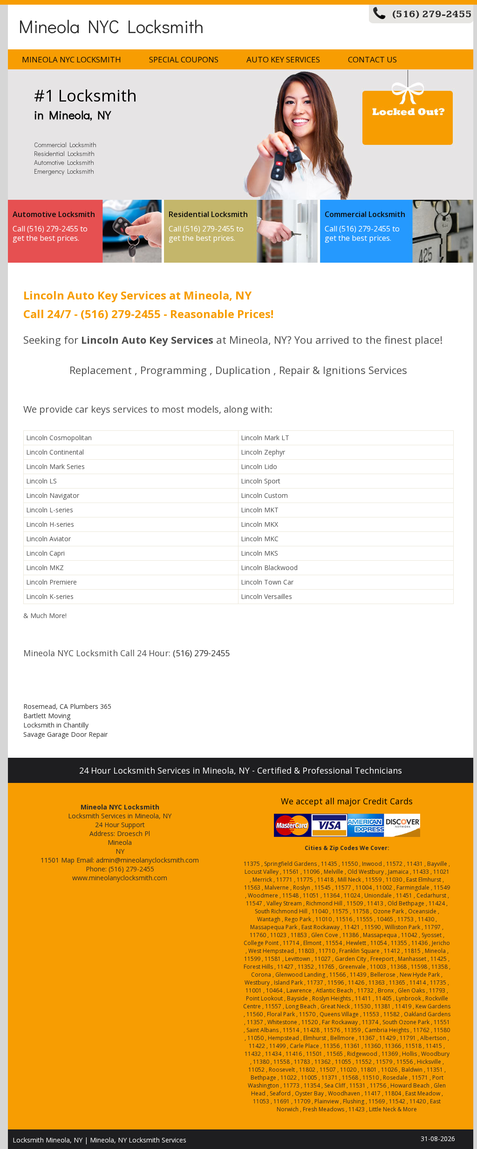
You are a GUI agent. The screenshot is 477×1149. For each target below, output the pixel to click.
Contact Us (372, 59)
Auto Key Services (283, 59)
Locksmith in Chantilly (56, 725)
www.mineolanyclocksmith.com (119, 877)
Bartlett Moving (46, 715)
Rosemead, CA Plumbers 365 (67, 706)
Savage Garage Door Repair (65, 734)
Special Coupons (183, 59)
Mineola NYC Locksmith (111, 26)
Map (68, 860)
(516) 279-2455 (432, 14)
